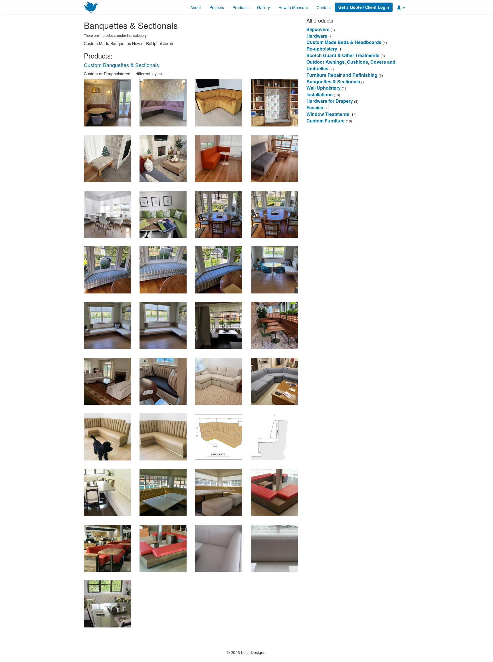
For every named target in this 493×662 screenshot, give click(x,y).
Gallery (263, 7)
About (195, 7)
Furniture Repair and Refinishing (341, 75)
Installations (319, 94)
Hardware (316, 36)
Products (240, 7)
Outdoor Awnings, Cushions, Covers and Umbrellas (350, 65)
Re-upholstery (321, 48)
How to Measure (293, 7)
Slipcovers (318, 29)
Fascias (314, 107)
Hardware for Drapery (330, 101)
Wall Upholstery (323, 87)
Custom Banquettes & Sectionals (121, 65)
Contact (324, 7)
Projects (216, 7)
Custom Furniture (326, 120)
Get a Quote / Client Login (363, 7)
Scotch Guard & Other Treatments (342, 55)
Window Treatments (327, 114)
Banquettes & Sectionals (333, 81)
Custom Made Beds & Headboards (343, 42)
